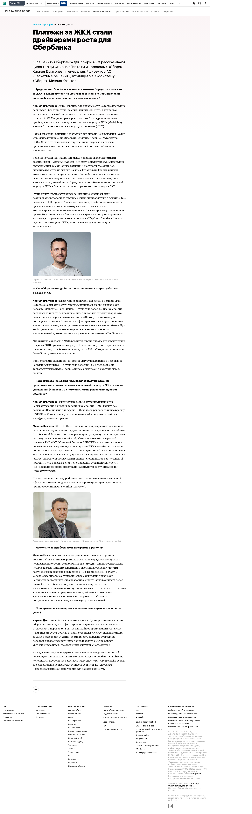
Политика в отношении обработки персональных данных (184, 721)
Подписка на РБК (111, 713)
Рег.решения (141, 738)
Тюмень (71, 748)
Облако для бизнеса (145, 725)
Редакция (7, 716)
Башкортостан (75, 720)
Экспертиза (72, 11)
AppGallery (141, 716)
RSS (104, 725)
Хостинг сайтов (143, 734)
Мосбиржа (196, 783)
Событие (155, 11)
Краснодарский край (78, 730)
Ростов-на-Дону (75, 741)
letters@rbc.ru (195, 773)
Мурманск (73, 762)
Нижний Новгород (76, 734)
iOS (137, 709)
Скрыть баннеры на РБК (114, 709)
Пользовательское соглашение (182, 716)
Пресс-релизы (122, 11)
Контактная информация (14, 713)
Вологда (72, 723)
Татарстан (72, 744)
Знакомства (141, 741)
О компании (8, 709)
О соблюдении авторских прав (182, 713)
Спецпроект (58, 11)
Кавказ (71, 755)
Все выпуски (43, 11)
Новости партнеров (102, 11)
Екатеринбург (74, 709)
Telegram (40, 716)
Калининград (74, 727)
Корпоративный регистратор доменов (149, 730)
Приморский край (76, 765)
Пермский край (75, 737)
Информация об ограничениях (182, 709)
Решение (85, 11)
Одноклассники (43, 713)
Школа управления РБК (146, 752)
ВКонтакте (40, 709)
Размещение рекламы (13, 720)
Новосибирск (74, 713)
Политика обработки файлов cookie (184, 726)
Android (139, 713)
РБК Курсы (140, 748)
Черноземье (73, 751)
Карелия (72, 758)
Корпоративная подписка (115, 716)
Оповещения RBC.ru (112, 728)
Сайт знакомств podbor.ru (147, 745)
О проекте (168, 11)
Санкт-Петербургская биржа (181, 785)
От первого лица (140, 11)
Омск (70, 716)
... (179, 2)
